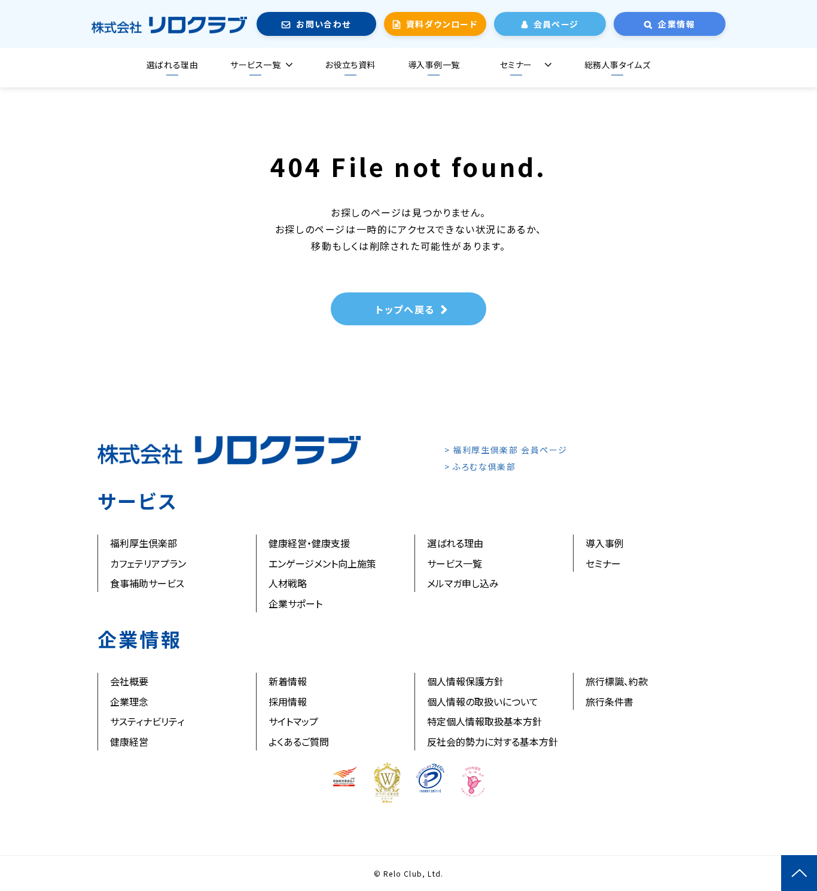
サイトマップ (293, 721)
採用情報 (288, 701)
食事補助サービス (147, 583)
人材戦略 (288, 583)
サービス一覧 (255, 65)
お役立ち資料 (350, 65)
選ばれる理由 (172, 65)
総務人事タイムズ (617, 65)
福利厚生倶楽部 (143, 543)
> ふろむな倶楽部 (480, 466)
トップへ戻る (405, 309)
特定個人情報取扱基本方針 (484, 721)
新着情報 (288, 681)
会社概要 (129, 681)
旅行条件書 (609, 701)
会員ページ (556, 24)
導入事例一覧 (434, 65)
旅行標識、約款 (617, 681)
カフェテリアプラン (148, 563)
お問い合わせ (323, 24)
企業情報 (676, 24)
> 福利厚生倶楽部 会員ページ (506, 450)
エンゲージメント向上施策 (322, 563)
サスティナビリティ (147, 721)
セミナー (516, 65)
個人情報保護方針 (465, 681)
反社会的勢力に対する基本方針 (492, 741)
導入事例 (605, 543)
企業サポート (295, 603)
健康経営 (129, 741)
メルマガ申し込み (463, 583)
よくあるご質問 (299, 741)
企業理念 (129, 701)
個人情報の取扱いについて (482, 701)
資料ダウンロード (441, 24)
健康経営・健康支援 (309, 543)
